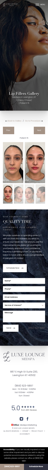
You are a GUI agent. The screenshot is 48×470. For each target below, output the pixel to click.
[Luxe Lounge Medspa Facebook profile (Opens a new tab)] (27, 419)
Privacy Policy (37, 431)
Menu (42, 5)
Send (8, 328)
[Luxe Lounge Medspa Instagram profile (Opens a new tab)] (21, 419)
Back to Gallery (14, 121)
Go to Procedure (33, 121)
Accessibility (25, 434)
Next (39, 130)
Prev (8, 130)
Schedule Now (36, 467)
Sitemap (25, 431)
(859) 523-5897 (12, 467)
